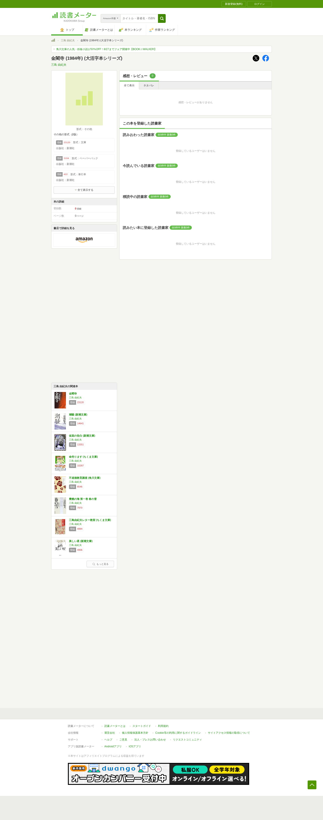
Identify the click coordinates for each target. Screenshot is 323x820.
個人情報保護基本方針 (135, 732)
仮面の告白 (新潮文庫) (82, 435)
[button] (162, 18)
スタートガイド (141, 726)
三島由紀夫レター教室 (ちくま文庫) (90, 520)
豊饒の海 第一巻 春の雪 (83, 498)
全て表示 (129, 85)
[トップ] (53, 40)
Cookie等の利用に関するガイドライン (178, 732)
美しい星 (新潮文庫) (81, 541)
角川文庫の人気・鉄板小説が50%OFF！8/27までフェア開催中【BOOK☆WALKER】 (106, 49)
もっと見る (102, 564)
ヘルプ (108, 739)
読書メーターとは (114, 726)
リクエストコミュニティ (187, 739)
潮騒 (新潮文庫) (78, 414)
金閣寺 (73, 393)
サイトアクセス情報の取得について (229, 732)
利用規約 (163, 726)
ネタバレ (148, 85)
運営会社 (109, 732)
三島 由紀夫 (68, 40)
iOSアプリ (135, 746)
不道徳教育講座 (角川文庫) (84, 477)
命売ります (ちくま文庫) (83, 456)
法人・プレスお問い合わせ (150, 739)
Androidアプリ (113, 746)
